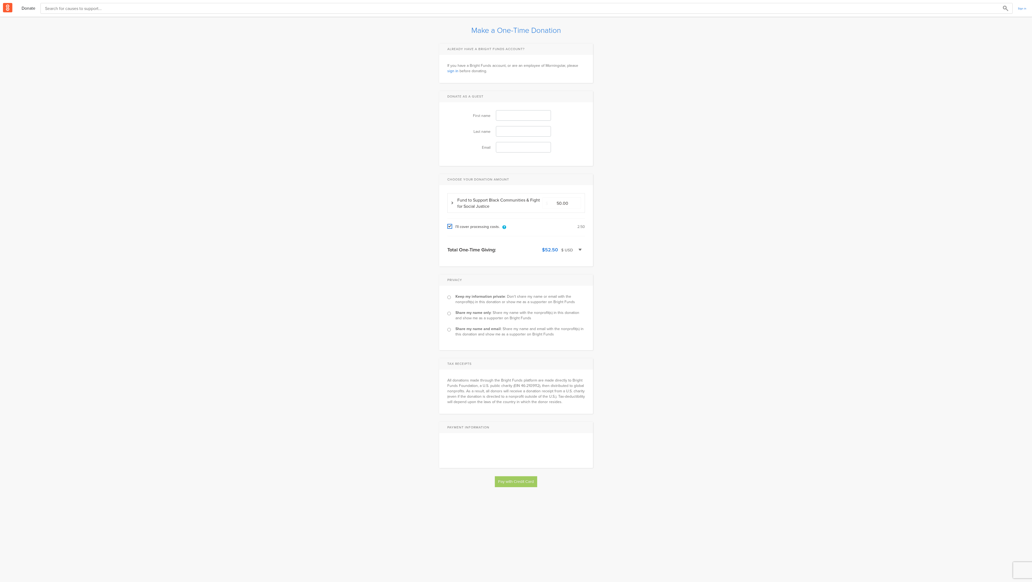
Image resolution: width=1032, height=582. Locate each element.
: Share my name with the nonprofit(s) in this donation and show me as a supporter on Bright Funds (517, 315)
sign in (452, 71)
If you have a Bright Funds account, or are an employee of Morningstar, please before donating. (512, 68)
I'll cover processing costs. (477, 226)
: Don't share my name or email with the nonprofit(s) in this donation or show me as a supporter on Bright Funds (515, 299)
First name (482, 115)
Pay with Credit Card (516, 481)
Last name (482, 131)
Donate (28, 8)
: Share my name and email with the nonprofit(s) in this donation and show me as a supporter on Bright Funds (519, 331)
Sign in (1022, 8)
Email (486, 147)
